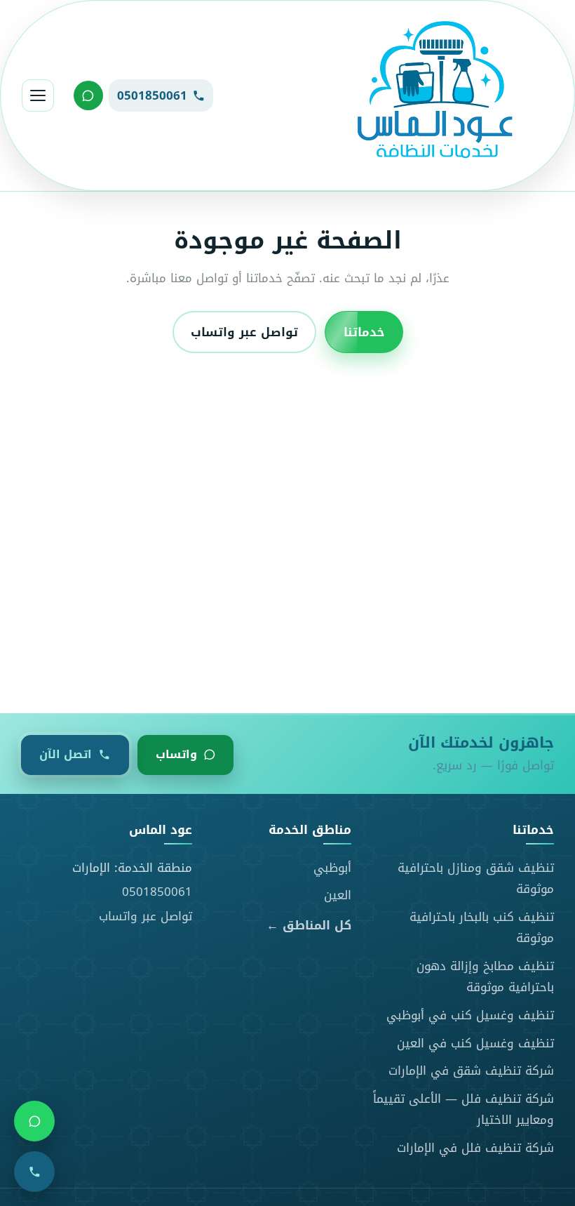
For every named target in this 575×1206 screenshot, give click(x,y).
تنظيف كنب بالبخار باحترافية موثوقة (482, 928)
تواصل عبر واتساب (244, 332)
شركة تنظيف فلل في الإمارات (475, 1148)
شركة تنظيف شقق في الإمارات (471, 1070)
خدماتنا (364, 332)
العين (337, 895)
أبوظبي (332, 867)
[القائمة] (38, 95)
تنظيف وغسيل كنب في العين (475, 1043)
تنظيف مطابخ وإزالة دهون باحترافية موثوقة (485, 977)
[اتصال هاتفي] (34, 1171)
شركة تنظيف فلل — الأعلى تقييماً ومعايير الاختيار (463, 1109)
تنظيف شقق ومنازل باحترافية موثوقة (476, 878)
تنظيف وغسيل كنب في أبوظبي (470, 1015)
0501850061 (157, 891)
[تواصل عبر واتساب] (88, 95)
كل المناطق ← (308, 925)
